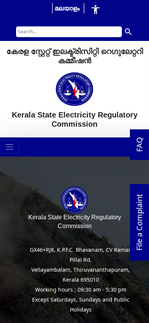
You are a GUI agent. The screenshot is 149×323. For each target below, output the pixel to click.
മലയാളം (67, 8)
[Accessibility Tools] (95, 9)
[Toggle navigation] (9, 146)
